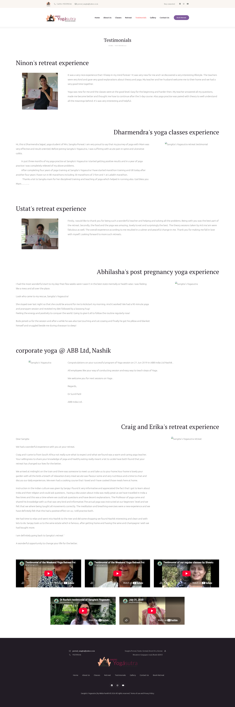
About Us (86, 675)
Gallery (133, 675)
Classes (97, 675)
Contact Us (144, 675)
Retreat (107, 675)
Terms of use (135, 693)
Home (111, 46)
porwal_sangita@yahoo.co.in (83, 651)
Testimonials (120, 675)
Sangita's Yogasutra (88, 693)
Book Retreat (158, 675)
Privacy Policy (149, 693)
